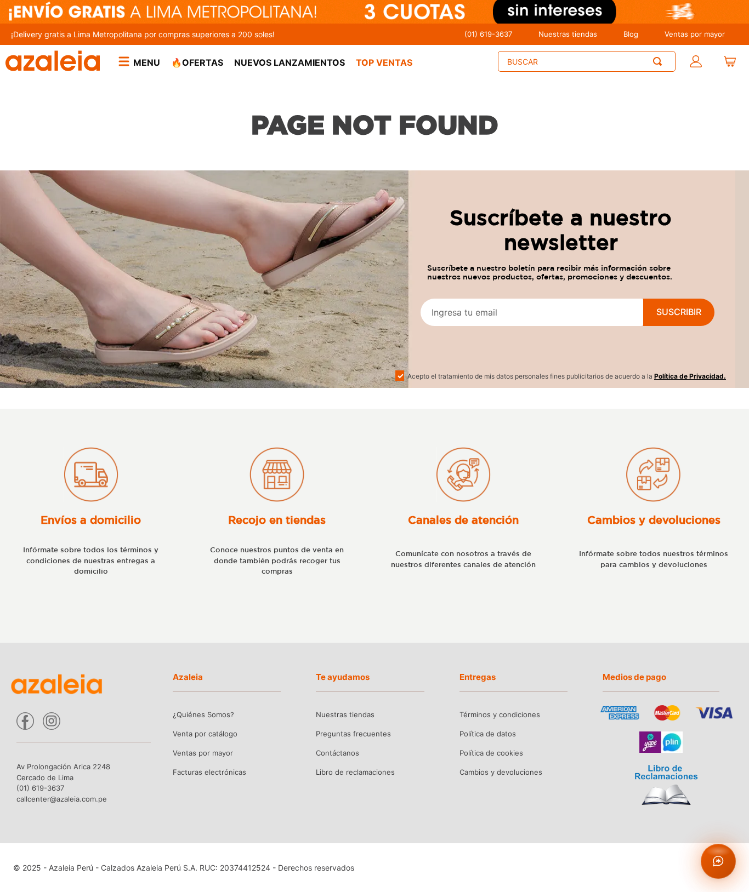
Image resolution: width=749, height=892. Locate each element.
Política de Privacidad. (690, 376)
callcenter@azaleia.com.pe (61, 798)
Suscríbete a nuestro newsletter (561, 229)
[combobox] (587, 61)
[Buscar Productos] (659, 61)
